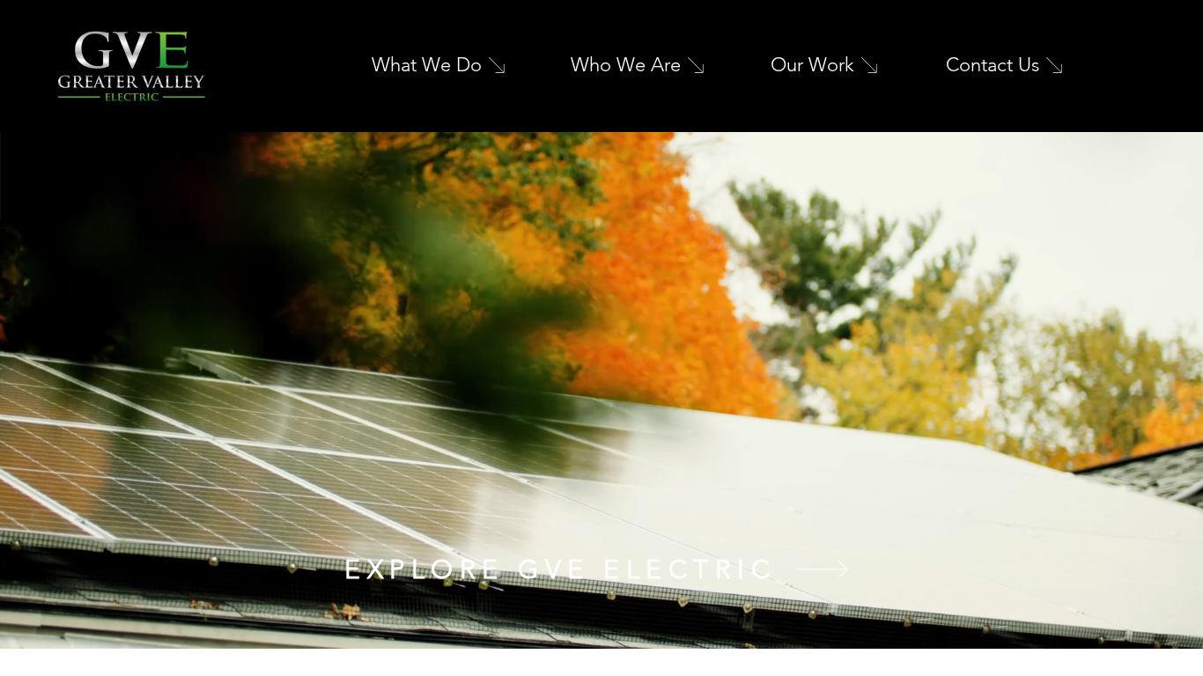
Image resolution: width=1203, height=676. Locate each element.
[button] (1172, 628)
